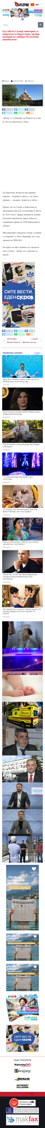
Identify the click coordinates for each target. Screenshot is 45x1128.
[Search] (40, 25)
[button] (22, 19)
